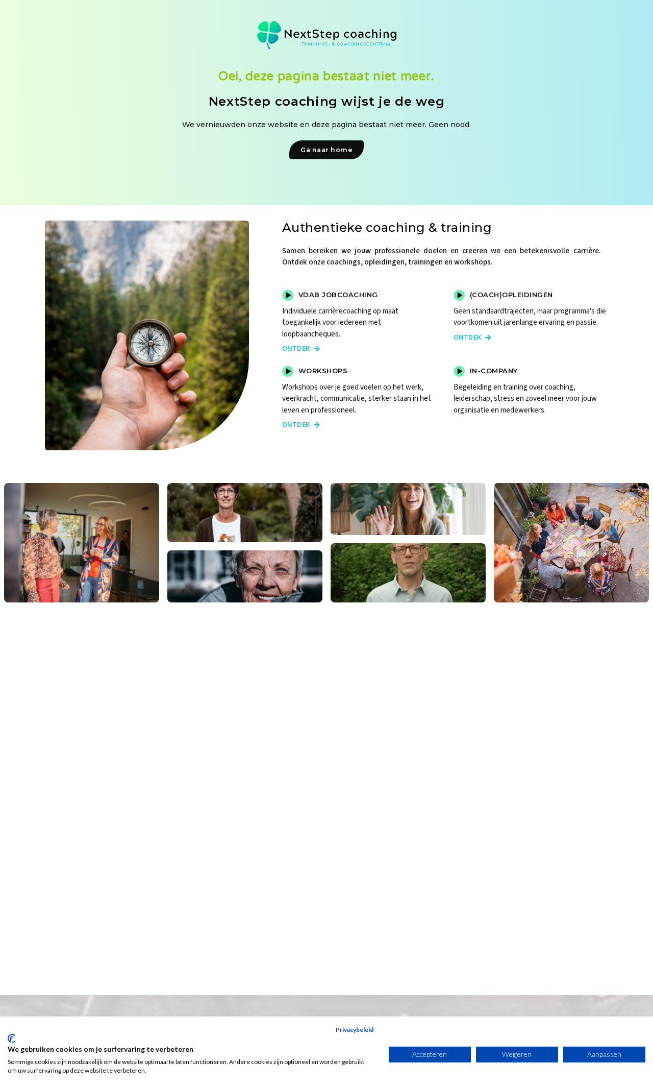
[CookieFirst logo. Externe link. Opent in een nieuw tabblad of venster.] (11, 1038)
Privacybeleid (354, 1029)
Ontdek (301, 348)
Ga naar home (326, 150)
